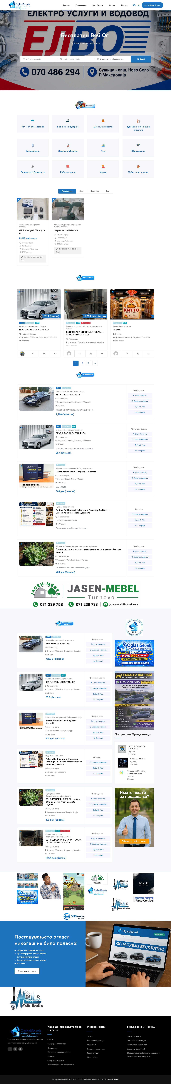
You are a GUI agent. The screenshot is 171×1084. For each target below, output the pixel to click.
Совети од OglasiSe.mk (136, 1049)
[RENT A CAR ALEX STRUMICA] (39, 304)
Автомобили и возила (75, 391)
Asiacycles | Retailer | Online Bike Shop (136, 772)
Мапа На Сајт (92, 1057)
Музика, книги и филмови (66, 468)
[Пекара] (132, 304)
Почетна (66, 5)
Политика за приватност (137, 1045)
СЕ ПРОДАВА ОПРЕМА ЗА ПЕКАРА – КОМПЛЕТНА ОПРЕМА (85, 333)
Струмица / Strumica (30, 249)
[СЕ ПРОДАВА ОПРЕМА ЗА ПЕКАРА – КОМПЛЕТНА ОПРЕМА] (85, 304)
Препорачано (67, 191)
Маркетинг (91, 1045)
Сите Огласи (97, 5)
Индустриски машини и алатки (57, 837)
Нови (81, 191)
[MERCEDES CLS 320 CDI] (36, 399)
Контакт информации (95, 1041)
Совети (50, 1040)
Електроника (24, 225)
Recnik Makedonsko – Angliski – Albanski (76, 471)
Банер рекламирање (55, 1061)
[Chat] (134, 5)
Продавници (81, 5)
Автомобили (61, 391)
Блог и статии (92, 1053)
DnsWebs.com (113, 1079)
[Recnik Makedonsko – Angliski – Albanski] (36, 476)
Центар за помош (134, 1036)
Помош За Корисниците (136, 1041)
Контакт (124, 5)
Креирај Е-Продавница (56, 1044)
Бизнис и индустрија (62, 225)
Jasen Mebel (62, 238)
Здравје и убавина (63, 546)
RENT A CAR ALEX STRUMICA (34, 329)
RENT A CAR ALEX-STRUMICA (137, 747)
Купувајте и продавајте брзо (58, 1052)
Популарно (95, 191)
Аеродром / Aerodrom (66, 560)
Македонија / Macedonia (67, 520)
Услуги (43, 326)
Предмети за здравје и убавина (84, 546)
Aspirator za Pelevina (66, 230)
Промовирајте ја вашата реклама (60, 1065)
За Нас (112, 5)
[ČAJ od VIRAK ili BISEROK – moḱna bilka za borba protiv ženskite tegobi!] (36, 554)
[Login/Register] (138, 5)
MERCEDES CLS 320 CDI (68, 394)
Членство (51, 1056)
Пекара (116, 329)
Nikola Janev (27, 246)
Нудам (115, 326)
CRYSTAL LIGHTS (138, 759)
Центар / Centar (63, 479)
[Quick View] (44, 353)
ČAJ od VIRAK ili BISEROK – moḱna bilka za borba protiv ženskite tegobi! (88, 551)
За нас (89, 1036)
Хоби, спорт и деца (84, 468)
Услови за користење (96, 1049)
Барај (142, 59)
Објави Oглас (154, 5)
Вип (107, 191)
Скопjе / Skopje (77, 479)
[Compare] (55, 353)
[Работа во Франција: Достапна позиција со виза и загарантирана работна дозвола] (36, 514)
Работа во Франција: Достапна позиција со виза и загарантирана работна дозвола (82, 511)
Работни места (125, 326)
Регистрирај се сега (27, 971)
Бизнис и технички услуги (29, 326)
